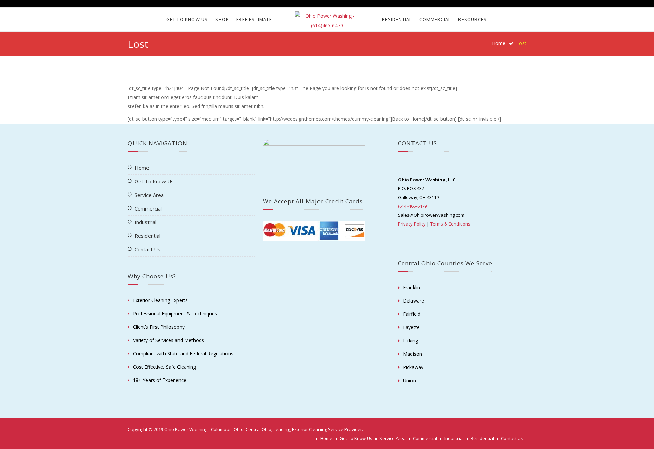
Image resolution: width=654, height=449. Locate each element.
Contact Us (147, 249)
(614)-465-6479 (412, 206)
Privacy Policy (412, 224)
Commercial (435, 19)
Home (498, 43)
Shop (222, 19)
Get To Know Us (187, 19)
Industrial (145, 222)
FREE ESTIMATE (254, 19)
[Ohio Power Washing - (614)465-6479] (327, 20)
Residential (397, 19)
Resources (472, 19)
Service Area (149, 194)
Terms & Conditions (450, 224)
